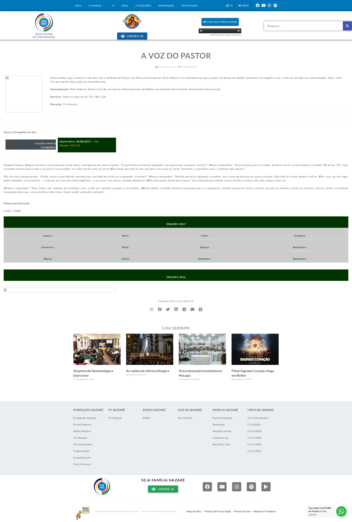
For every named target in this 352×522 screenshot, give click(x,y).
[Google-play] (266, 486)
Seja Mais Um (221, 444)
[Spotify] (275, 5)
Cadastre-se (220, 437)
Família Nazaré (166, 5)
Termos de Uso (242, 511)
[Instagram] (269, 5)
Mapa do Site (193, 511)
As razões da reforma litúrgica (147, 371)
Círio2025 (254, 424)
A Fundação (95, 5)
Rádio (125, 5)
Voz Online (185, 417)
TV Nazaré (80, 437)
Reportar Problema (265, 511)
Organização (81, 450)
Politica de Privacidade (218, 511)
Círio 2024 (254, 431)
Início (78, 5)
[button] (220, 22)
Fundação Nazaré (84, 417)
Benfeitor (219, 424)
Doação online (222, 431)
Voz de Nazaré (82, 444)
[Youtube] (263, 5)
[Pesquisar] (347, 25)
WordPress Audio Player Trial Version (225, 35)
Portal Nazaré (82, 424)
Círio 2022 (254, 444)
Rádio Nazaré (189, 66)
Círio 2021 (254, 450)
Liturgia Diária (143, 5)
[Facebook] (257, 5)
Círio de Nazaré (189, 5)
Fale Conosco (82, 464)
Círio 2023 (254, 437)
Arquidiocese (82, 457)
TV (113, 5)
